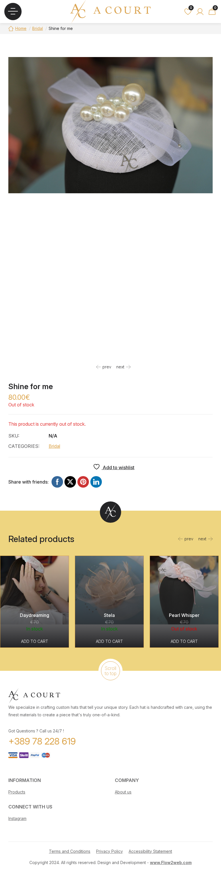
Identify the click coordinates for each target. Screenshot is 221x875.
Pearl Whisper (184, 615)
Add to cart (34, 641)
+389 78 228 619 (42, 741)
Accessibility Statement (150, 851)
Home (20, 28)
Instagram (17, 818)
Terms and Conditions (69, 851)
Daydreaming (34, 615)
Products (16, 791)
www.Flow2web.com (171, 862)
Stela (109, 615)
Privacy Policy (109, 851)
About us (123, 791)
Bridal (37, 28)
